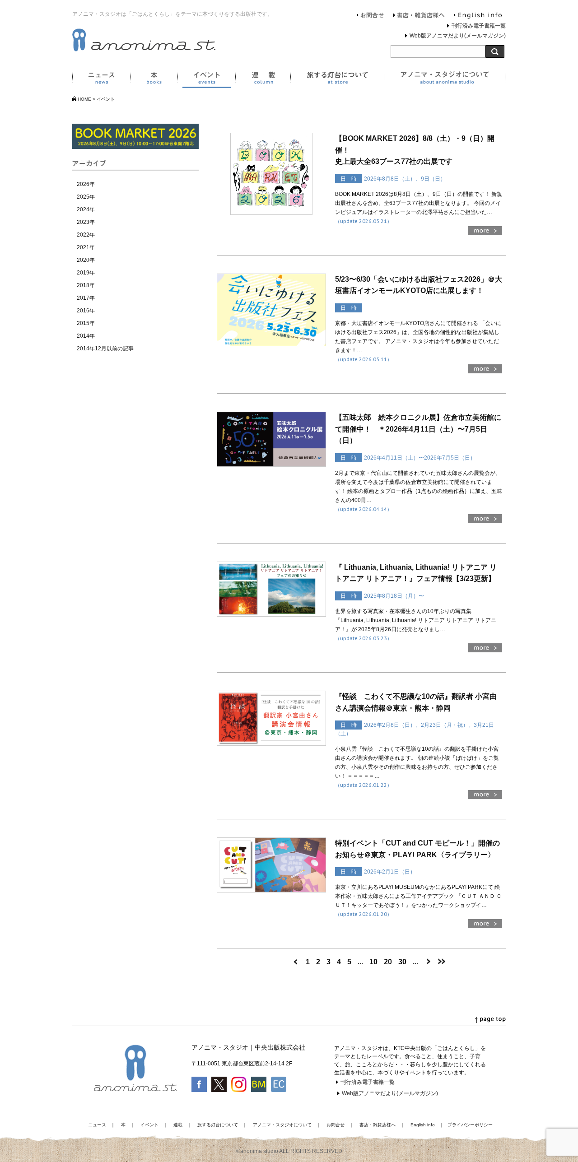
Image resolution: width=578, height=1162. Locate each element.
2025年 (86, 197)
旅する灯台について (337, 79)
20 (388, 962)
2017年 (86, 298)
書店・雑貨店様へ (419, 16)
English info (478, 16)
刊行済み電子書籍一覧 (479, 26)
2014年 (86, 336)
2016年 (86, 310)
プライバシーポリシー (470, 1124)
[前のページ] (296, 961)
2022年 (86, 235)
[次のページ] (428, 961)
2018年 (86, 285)
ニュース (101, 79)
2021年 (86, 247)
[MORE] (485, 233)
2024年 (86, 209)
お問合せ (370, 16)
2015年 (86, 323)
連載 (262, 79)
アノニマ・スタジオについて (444, 79)
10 (373, 962)
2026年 (86, 184)
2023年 (86, 222)
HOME (84, 99)
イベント (206, 79)
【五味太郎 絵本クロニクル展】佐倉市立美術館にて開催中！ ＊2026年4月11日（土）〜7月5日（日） (418, 429)
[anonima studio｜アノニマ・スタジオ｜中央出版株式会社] (143, 49)
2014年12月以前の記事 (105, 348)
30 (402, 962)
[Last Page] (441, 961)
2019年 (86, 273)
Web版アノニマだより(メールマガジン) (458, 36)
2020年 (86, 260)
